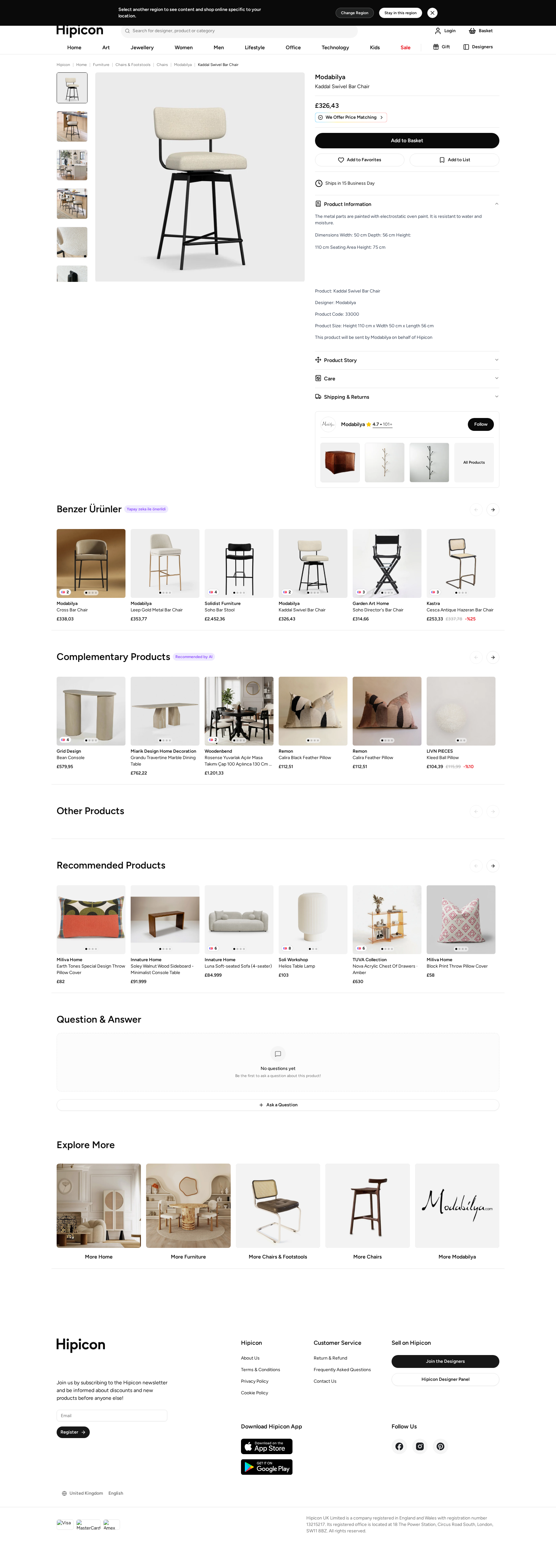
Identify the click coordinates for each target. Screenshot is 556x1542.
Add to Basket (407, 140)
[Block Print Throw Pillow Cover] (461, 919)
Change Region (354, 13)
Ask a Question (282, 1105)
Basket (486, 30)
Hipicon (63, 64)
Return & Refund (330, 1358)
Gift (446, 47)
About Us (250, 1358)
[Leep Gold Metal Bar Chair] (165, 563)
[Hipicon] (80, 31)
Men (219, 47)
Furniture (101, 64)
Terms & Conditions (260, 1369)
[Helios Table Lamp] (313, 919)
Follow (480, 424)
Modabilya (183, 64)
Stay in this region (401, 13)
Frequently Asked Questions (342, 1369)
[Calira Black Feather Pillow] (313, 711)
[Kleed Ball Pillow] (461, 711)
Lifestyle (255, 47)
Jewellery (142, 47)
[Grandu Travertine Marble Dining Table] (165, 711)
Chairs (162, 64)
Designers (482, 47)
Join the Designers (445, 1361)
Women (184, 47)
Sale (406, 47)
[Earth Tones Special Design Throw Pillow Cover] (91, 919)
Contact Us (325, 1381)
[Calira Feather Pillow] (387, 711)
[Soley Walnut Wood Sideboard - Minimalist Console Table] (165, 919)
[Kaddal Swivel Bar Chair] (313, 563)
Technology (335, 47)
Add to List (459, 160)
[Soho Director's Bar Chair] (387, 563)
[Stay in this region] (432, 13)
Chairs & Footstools (133, 64)
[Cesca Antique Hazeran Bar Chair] (461, 563)
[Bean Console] (91, 711)
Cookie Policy (254, 1393)
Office (293, 47)
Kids (375, 47)
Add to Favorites (364, 160)
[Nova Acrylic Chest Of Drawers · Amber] (387, 919)
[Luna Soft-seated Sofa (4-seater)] (239, 919)
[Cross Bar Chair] (91, 563)
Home (74, 47)
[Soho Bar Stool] (239, 563)
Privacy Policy (254, 1381)
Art (106, 47)
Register (69, 1432)
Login (450, 30)
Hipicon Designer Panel (445, 1379)
